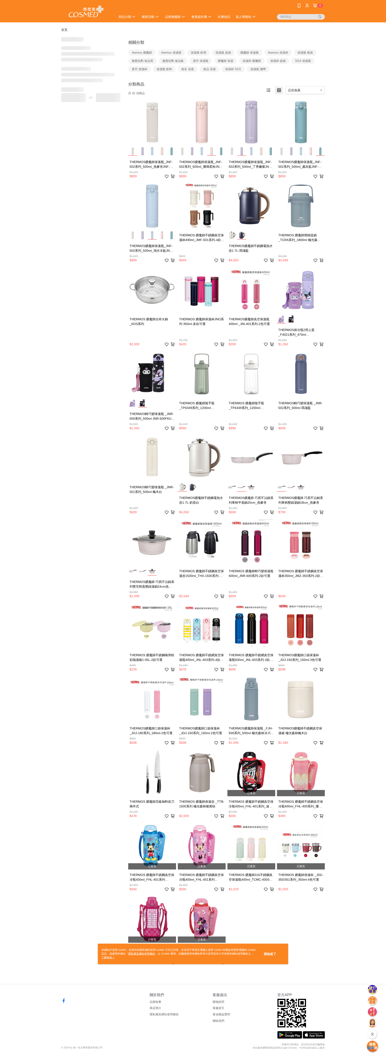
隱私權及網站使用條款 (164, 1014)
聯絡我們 (218, 1020)
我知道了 (270, 954)
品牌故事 (155, 1001)
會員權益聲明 (221, 1014)
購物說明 (218, 1001)
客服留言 (218, 1008)
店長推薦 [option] (294, 90)
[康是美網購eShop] (86, 11)
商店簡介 (155, 1008)
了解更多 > (107, 957)
